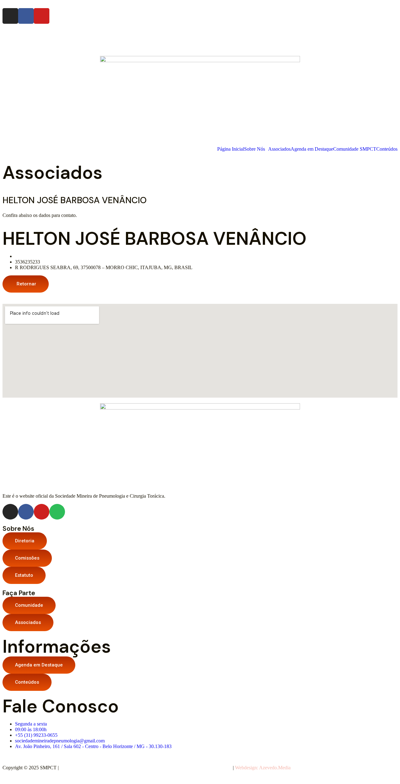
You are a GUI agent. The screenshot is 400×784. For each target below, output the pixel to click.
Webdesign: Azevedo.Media (263, 767)
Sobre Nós (254, 149)
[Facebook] (26, 16)
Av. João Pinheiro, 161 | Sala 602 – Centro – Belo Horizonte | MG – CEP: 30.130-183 (146, 767)
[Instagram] (10, 16)
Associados (279, 149)
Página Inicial (230, 149)
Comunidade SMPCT (354, 149)
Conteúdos (387, 149)
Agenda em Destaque (312, 149)
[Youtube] (41, 16)
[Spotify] (57, 512)
